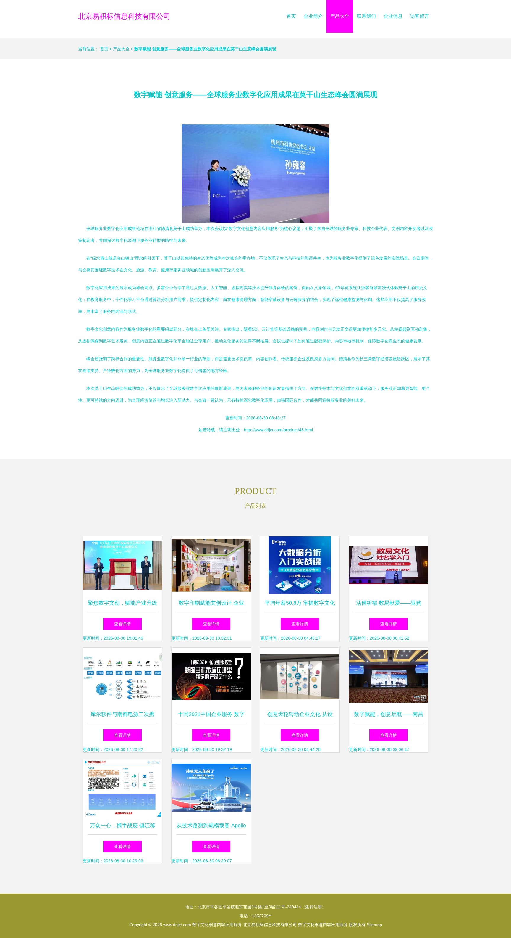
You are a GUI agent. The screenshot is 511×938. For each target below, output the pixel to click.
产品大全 (339, 16)
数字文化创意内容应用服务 (217, 924)
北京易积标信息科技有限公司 (124, 16)
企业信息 (393, 16)
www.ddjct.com (177, 924)
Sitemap (374, 924)
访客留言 (419, 16)
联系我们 (366, 16)
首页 (291, 16)
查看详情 (122, 624)
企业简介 (313, 16)
